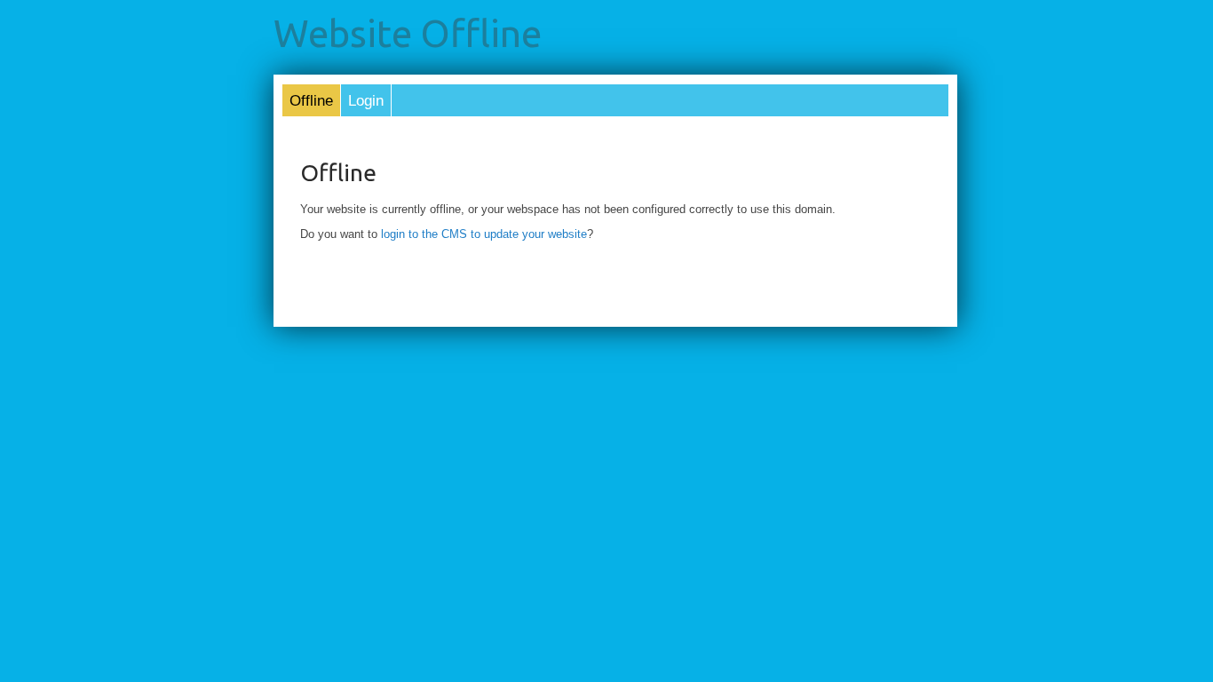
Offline (311, 100)
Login (366, 100)
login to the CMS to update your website (484, 234)
